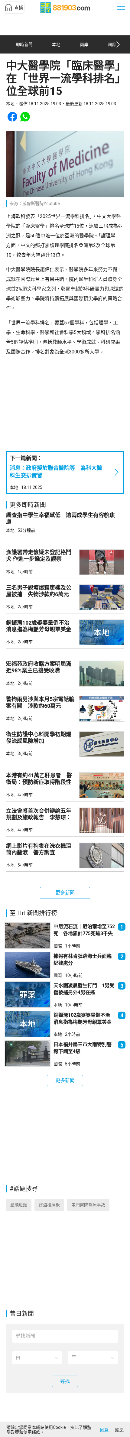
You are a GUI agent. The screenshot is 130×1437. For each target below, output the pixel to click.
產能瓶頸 (18, 1204)
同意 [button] (104, 1429)
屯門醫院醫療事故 (88, 1204)
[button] (14, 7)
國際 (58, 946)
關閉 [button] (119, 1429)
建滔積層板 (49, 1204)
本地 (14, 487)
